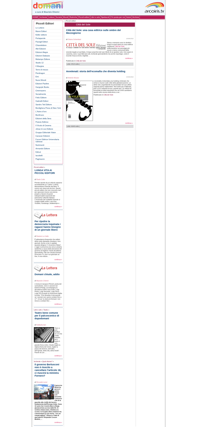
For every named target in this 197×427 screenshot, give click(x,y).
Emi (37, 77)
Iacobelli (39, 155)
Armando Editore (43, 148)
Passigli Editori (42, 42)
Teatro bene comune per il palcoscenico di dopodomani (47, 315)
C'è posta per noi (118, 17)
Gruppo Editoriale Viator (46, 132)
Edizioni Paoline (42, 84)
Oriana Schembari (74, 39)
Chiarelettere (41, 45)
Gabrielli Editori (42, 101)
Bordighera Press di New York (48, 108)
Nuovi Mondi (41, 80)
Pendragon (40, 73)
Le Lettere (40, 28)
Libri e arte (95, 17)
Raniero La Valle (42, 236)
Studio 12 (40, 63)
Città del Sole (119, 46)
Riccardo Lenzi (41, 382)
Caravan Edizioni (43, 136)
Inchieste (43, 17)
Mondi (65, 17)
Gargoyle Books (42, 87)
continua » (58, 207)
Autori (128, 17)
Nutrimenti (40, 145)
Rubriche (73, 17)
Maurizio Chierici (42, 281)
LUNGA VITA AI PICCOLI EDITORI (45, 171)
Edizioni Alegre (42, 52)
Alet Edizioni (41, 49)
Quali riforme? (47, 361)
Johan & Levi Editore (44, 129)
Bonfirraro (40, 115)
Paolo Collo (40, 179)
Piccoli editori (84, 17)
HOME (35, 17)
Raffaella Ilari (41, 325)
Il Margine (40, 66)
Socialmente (41, 94)
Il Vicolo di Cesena (43, 125)
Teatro (45, 310)
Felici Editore (41, 97)
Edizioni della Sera (43, 118)
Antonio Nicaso (73, 78)
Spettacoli (105, 17)
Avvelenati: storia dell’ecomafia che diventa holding (95, 71)
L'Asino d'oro (41, 111)
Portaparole (40, 38)
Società (59, 17)
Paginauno (40, 159)
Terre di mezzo (42, 70)
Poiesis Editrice (42, 122)
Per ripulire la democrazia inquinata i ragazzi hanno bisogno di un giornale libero (48, 225)
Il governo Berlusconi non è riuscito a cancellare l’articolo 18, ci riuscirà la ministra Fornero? (48, 370)
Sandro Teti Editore (44, 104)
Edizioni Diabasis (43, 56)
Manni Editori (41, 31)
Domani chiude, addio (47, 274)
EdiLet (38, 152)
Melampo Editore (43, 59)
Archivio (135, 17)
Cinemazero (41, 90)
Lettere (51, 17)
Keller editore (41, 35)
